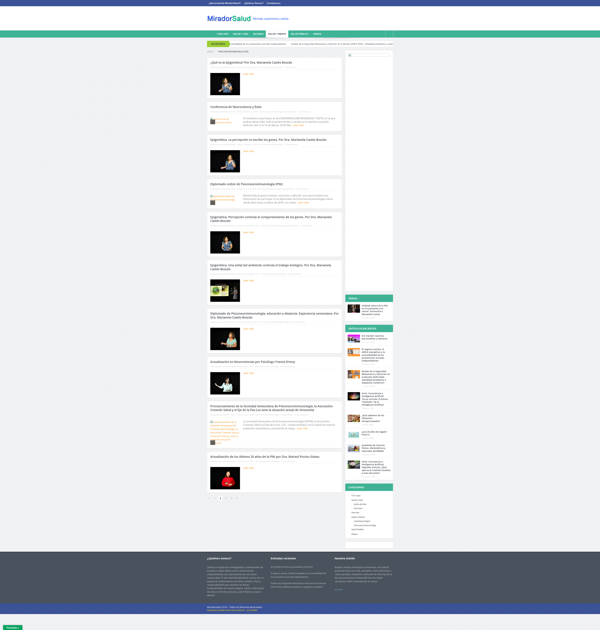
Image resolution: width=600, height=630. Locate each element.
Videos (317, 34)
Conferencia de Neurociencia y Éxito (236, 107)
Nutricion (358, 508)
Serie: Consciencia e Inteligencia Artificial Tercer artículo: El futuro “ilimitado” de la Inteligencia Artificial (375, 399)
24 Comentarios (298, 322)
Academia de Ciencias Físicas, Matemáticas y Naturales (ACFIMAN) (373, 448)
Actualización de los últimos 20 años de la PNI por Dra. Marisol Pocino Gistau (264, 457)
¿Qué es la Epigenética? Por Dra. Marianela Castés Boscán (251, 62)
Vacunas (258, 34)
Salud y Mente (277, 34)
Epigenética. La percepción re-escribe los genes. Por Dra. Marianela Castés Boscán (268, 140)
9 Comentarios (302, 189)
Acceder (339, 589)
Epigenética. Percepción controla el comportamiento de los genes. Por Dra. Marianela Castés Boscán (271, 219)
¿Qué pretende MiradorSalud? (225, 3)
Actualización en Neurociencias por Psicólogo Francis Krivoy (252, 362)
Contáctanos (273, 3)
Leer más (249, 74)
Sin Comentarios (291, 144)
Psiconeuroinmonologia (365, 525)
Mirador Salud (229, 67)
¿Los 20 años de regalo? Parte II (374, 433)
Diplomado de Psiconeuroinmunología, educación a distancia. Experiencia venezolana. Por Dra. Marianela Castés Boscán (274, 315)
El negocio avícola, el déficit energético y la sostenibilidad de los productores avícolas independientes (373, 355)
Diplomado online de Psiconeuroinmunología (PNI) (246, 184)
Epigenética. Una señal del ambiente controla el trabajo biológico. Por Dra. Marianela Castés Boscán (270, 267)
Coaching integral (362, 521)
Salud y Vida (240, 34)
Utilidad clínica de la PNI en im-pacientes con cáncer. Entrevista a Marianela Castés (375, 310)
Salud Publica (357, 529)
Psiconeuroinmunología (271, 67)
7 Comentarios (304, 111)
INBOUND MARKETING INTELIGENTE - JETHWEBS (232, 610)
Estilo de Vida (360, 504)
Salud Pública (299, 34)
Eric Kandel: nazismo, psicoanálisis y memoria (374, 337)
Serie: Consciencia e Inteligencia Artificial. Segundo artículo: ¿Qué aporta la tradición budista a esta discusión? (376, 467)
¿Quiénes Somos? (254, 3)
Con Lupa (222, 34)
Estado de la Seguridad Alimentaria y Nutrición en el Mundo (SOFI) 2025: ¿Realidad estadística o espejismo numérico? (309, 44)
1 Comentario (289, 67)
